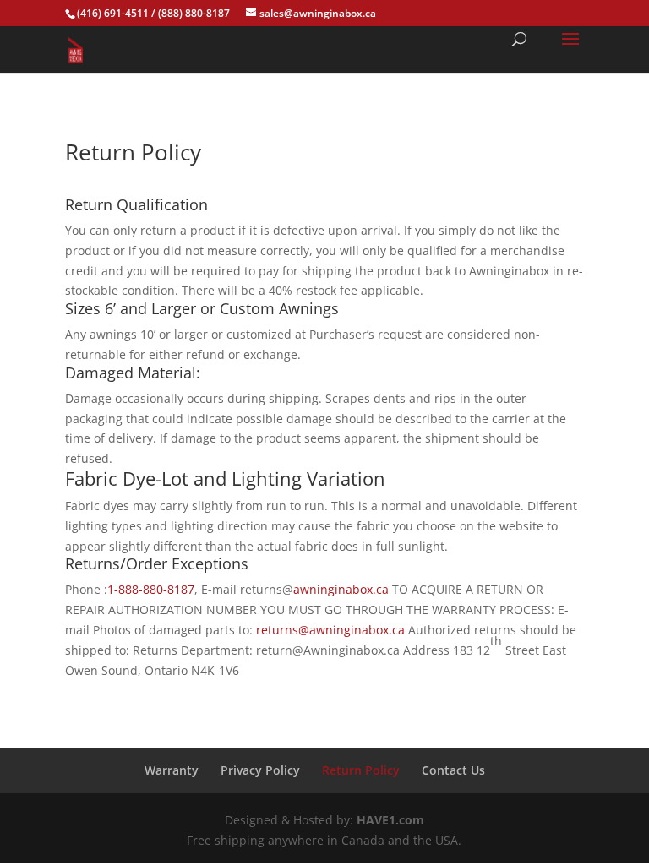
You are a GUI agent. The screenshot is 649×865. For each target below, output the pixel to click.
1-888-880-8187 (150, 589)
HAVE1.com (390, 820)
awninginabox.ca (341, 589)
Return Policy (361, 770)
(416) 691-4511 (113, 13)
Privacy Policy (260, 770)
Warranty (172, 770)
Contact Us (453, 770)
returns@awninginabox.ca (330, 630)
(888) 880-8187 (194, 13)
